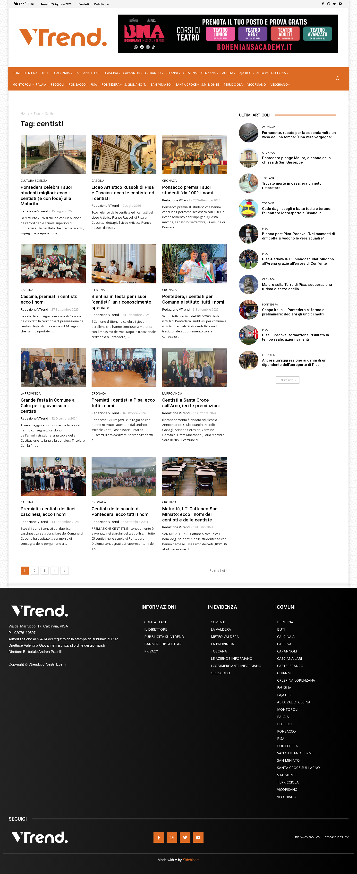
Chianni (284, 673)
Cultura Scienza (34, 180)
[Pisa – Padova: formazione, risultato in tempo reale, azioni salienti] (248, 335)
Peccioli (284, 724)
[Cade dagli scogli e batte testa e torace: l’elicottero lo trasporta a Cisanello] (248, 208)
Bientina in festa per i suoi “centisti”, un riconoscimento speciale (121, 302)
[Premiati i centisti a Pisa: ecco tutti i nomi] (124, 367)
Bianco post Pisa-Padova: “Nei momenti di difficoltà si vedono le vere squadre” (298, 236)
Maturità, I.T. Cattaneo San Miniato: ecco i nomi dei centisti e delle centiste (189, 514)
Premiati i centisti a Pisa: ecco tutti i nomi (123, 402)
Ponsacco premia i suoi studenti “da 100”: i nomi (187, 190)
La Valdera (221, 629)
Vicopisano (287, 789)
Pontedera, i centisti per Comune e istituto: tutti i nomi (193, 299)
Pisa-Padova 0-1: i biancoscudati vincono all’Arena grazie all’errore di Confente (298, 261)
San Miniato (288, 760)
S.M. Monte (287, 775)
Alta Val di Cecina (293, 702)
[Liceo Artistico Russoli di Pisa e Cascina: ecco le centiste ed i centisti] (124, 154)
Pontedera (270, 304)
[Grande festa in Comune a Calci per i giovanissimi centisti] (53, 367)
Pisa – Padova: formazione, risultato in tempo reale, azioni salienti (295, 337)
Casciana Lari (289, 658)
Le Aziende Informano (231, 658)
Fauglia (284, 687)
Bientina (98, 289)
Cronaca (169, 180)
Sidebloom (191, 860)
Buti (281, 629)
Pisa (265, 228)
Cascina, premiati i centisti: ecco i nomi (49, 299)
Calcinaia (268, 127)
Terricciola (288, 782)
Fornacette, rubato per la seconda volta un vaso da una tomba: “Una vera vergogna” (299, 135)
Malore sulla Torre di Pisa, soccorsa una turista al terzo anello (297, 286)
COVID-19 (218, 622)
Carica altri (286, 380)
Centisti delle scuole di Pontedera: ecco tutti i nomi (121, 511)
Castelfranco (290, 665)
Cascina (98, 180)
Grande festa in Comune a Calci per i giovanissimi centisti (48, 405)
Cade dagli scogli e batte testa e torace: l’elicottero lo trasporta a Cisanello (296, 210)
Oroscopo (220, 673)
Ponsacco (286, 731)
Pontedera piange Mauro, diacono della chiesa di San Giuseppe (296, 160)
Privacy (151, 651)
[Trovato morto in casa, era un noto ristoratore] (248, 183)
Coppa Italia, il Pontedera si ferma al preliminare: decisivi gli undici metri (293, 312)
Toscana (268, 178)
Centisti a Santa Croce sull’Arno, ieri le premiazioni (191, 402)
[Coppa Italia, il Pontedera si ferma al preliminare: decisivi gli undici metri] (248, 309)
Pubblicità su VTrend (164, 636)
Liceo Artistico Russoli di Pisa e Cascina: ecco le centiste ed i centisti (123, 192)
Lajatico (284, 695)
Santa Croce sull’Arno (298, 767)
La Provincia (31, 393)
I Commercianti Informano (236, 665)
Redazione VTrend (34, 211)
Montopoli (287, 709)
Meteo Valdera (225, 636)
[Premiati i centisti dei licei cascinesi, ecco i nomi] (53, 476)
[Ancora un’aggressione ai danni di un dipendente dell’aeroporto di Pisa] (248, 360)
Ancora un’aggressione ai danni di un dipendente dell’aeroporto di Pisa (294, 362)
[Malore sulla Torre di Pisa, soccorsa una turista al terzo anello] (248, 284)
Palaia (283, 716)
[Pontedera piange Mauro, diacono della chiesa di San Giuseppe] (248, 158)
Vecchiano (286, 796)
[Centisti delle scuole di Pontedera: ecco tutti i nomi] (124, 476)
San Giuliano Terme (295, 753)
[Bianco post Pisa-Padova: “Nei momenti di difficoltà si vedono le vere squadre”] (248, 234)
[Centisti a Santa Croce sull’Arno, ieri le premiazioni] (194, 367)
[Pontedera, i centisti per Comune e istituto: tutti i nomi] (194, 263)
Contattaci (155, 622)
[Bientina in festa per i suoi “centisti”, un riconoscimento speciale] (124, 263)
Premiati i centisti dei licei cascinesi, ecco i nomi (48, 511)
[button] (337, 78)
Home (25, 113)
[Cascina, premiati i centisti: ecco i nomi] (53, 263)
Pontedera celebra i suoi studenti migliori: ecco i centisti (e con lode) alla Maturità (46, 195)
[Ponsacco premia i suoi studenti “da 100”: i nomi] (194, 154)
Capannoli (287, 651)
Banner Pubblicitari (163, 644)
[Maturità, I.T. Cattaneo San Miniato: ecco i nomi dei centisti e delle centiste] (194, 476)
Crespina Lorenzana (296, 680)
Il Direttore (155, 629)
